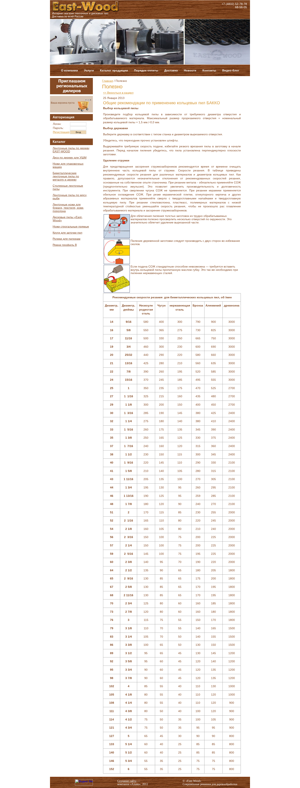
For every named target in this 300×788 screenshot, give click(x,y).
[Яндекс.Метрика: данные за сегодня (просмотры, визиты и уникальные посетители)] (84, 782)
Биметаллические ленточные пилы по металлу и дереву (66, 176)
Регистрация (61, 132)
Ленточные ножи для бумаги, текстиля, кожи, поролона (68, 208)
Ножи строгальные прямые (71, 226)
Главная (107, 80)
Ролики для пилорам (66, 238)
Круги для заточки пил (67, 232)
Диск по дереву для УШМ (70, 157)
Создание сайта (126, 780)
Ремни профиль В (65, 244)
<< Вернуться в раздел (118, 92)
